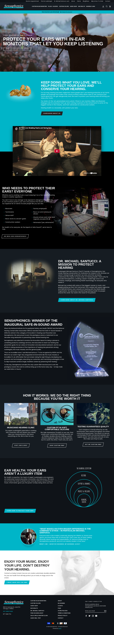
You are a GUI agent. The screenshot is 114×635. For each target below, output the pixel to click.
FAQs (59, 608)
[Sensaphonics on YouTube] (96, 616)
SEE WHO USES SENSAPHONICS (15, 236)
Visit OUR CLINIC (20, 445)
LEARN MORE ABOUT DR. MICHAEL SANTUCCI (76, 300)
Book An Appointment (32, 1)
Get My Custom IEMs (93, 444)
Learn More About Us (51, 113)
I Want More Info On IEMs (17, 582)
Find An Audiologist (46, 1)
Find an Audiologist (36, 613)
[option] (57, 12)
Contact (107, 1)
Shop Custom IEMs (57, 445)
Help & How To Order (97, 1)
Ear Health (81, 6)
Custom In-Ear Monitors (39, 6)
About (73, 1)
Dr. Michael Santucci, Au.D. (61, 1)
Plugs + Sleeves (53, 6)
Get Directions (8, 611)
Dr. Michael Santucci (37, 610)
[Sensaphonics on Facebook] (86, 616)
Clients (79, 1)
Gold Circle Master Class (39, 615)
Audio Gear (73, 6)
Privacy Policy (62, 615)
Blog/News (86, 1)
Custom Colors (64, 6)
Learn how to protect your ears (20, 510)
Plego (60, 628)
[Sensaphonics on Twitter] (89, 616)
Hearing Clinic (90, 6)
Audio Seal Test (35, 618)
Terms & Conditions (64, 613)
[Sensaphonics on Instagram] (93, 616)
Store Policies (62, 610)
